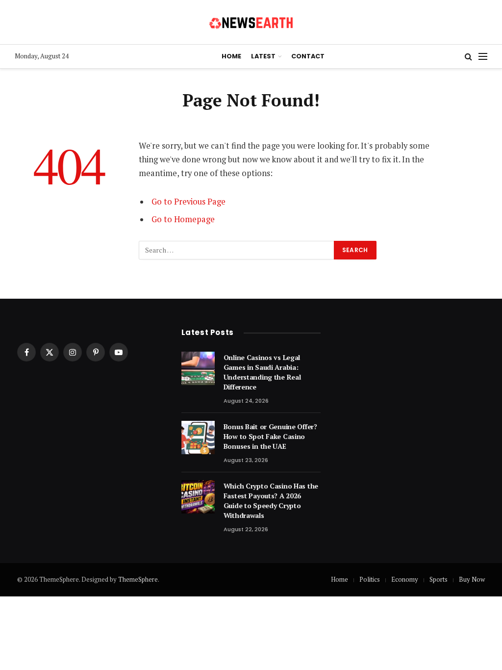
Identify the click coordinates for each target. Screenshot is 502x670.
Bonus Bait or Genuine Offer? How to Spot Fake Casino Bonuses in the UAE (270, 436)
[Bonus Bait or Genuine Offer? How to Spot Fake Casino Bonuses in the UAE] (198, 437)
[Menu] (482, 57)
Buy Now (472, 579)
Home (231, 56)
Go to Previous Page (188, 201)
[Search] (468, 57)
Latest (263, 56)
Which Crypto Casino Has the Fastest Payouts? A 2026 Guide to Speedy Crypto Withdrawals (271, 500)
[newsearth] (251, 22)
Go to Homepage (183, 219)
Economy (404, 579)
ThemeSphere (138, 579)
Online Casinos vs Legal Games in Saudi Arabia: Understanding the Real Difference (262, 372)
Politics (369, 579)
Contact (308, 56)
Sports (438, 579)
